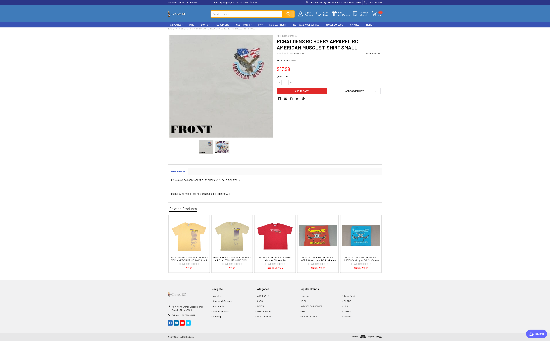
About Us (217, 296)
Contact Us (218, 306)
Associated (349, 296)
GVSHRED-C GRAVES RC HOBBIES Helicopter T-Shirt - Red (275, 259)
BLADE (347, 301)
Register (309, 15)
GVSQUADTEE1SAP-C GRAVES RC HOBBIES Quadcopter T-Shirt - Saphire (361, 259)
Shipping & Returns (222, 301)
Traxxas (305, 296)
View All (347, 316)
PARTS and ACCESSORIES (306, 24)
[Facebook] (364, 30)
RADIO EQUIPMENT (277, 24)
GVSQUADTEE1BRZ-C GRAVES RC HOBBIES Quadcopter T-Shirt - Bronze (318, 259)
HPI (303, 311)
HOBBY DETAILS (309, 316)
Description (178, 171)
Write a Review (373, 53)
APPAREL (354, 24)
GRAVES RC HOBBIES (311, 306)
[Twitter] (379, 30)
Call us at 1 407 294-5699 (183, 315)
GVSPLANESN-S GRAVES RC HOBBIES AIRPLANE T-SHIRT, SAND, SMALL (232, 259)
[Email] (285, 98)
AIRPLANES (175, 24)
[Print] (291, 98)
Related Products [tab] (183, 208)
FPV (259, 24)
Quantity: (282, 76)
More (369, 24)
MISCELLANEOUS (334, 24)
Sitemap (217, 316)
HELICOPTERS (222, 24)
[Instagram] (369, 30)
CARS (191, 24)
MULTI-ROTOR (243, 24)
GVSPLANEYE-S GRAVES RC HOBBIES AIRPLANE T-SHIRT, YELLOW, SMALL (189, 259)
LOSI (346, 306)
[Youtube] (374, 30)
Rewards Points (221, 311)
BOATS (204, 24)
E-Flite (304, 301)
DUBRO (347, 311)
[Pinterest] (303, 98)
